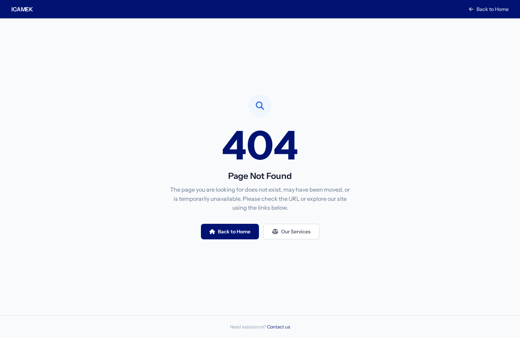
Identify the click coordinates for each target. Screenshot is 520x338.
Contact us (278, 327)
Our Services (296, 231)
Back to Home (492, 9)
